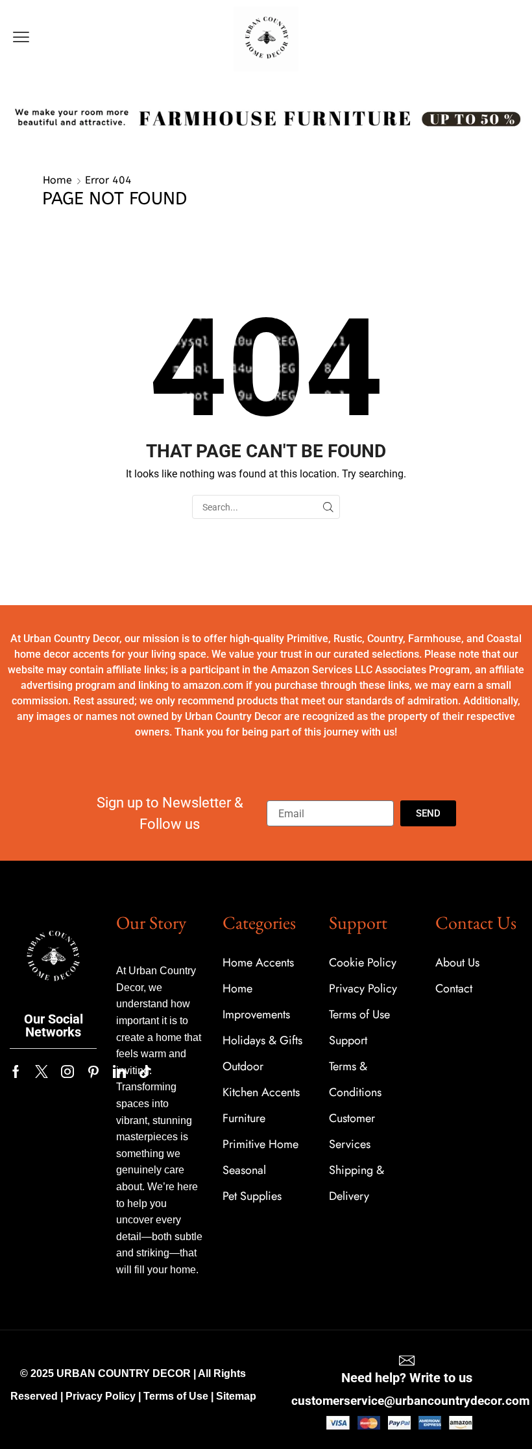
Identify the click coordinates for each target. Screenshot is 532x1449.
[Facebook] (16, 1071)
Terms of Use (175, 1396)
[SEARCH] (328, 507)
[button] (21, 37)
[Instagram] (67, 1071)
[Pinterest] (93, 1071)
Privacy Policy (101, 1396)
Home (57, 180)
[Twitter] (41, 1071)
